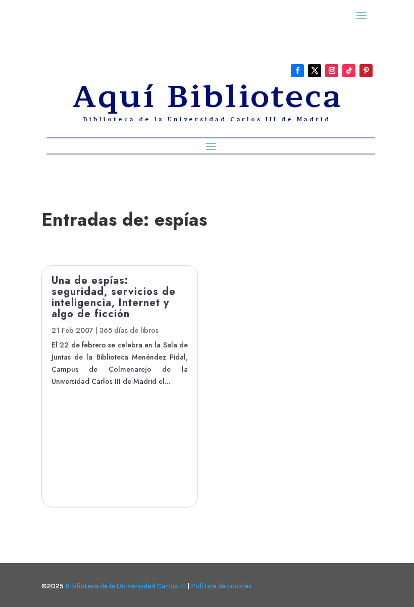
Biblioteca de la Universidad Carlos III (125, 586)
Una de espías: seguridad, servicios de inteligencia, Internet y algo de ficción (113, 297)
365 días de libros (129, 330)
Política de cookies (221, 586)
